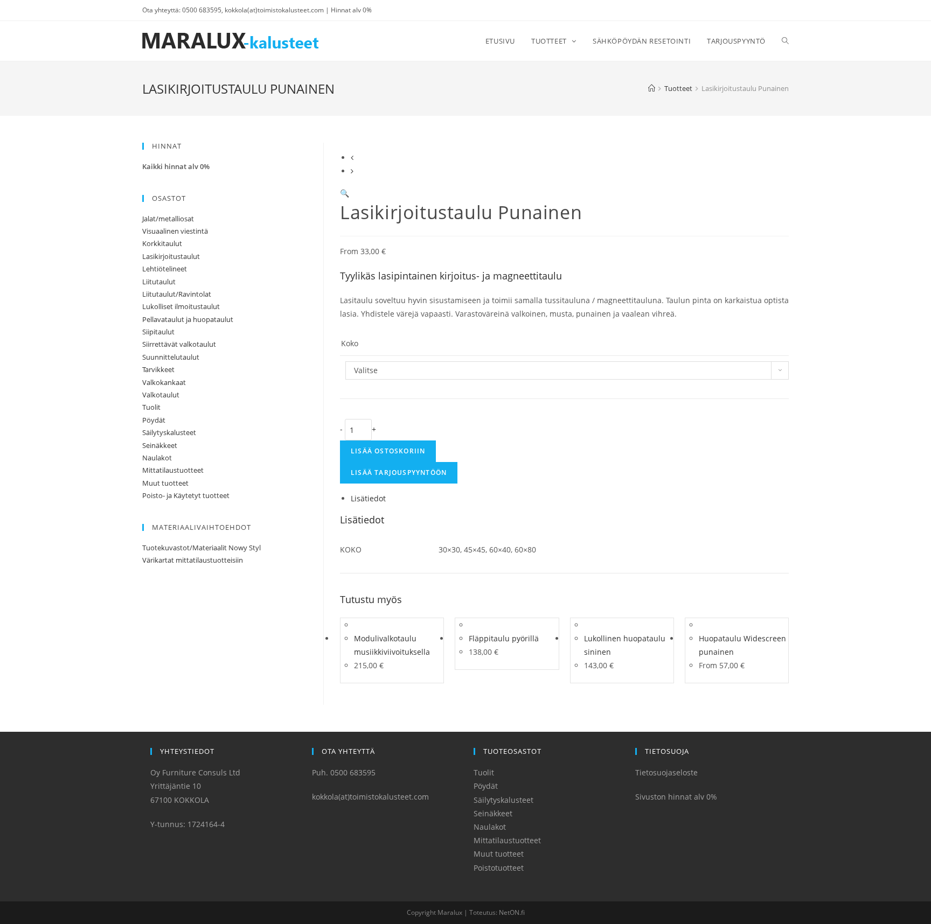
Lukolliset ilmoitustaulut (181, 306)
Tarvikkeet (158, 369)
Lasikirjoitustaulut (171, 256)
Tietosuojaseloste (666, 772)
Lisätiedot (368, 498)
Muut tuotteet (165, 483)
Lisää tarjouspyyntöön (399, 472)
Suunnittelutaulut (170, 357)
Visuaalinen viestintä (175, 231)
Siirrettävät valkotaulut (179, 344)
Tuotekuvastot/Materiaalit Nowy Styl (201, 547)
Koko (349, 343)
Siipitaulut (158, 332)
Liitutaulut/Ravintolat (176, 294)
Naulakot (157, 458)
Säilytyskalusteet (169, 432)
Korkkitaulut (162, 243)
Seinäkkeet (159, 445)
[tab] (570, 498)
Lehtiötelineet (164, 269)
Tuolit (151, 407)
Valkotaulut (160, 395)
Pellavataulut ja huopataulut (187, 319)
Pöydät (153, 420)
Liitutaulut (159, 281)
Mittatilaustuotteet (173, 470)
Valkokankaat (164, 382)
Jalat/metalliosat (168, 218)
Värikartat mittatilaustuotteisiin (192, 560)
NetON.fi (512, 912)
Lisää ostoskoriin (388, 451)
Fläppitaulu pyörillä (504, 638)
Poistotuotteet (499, 868)
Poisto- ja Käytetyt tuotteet (186, 495)
